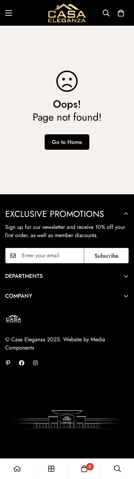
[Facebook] (21, 363)
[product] (17, 469)
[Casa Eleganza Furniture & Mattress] (67, 13)
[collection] (51, 468)
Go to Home (67, 142)
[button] (121, 13)
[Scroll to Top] (122, 443)
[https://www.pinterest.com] (8, 363)
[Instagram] (35, 363)
